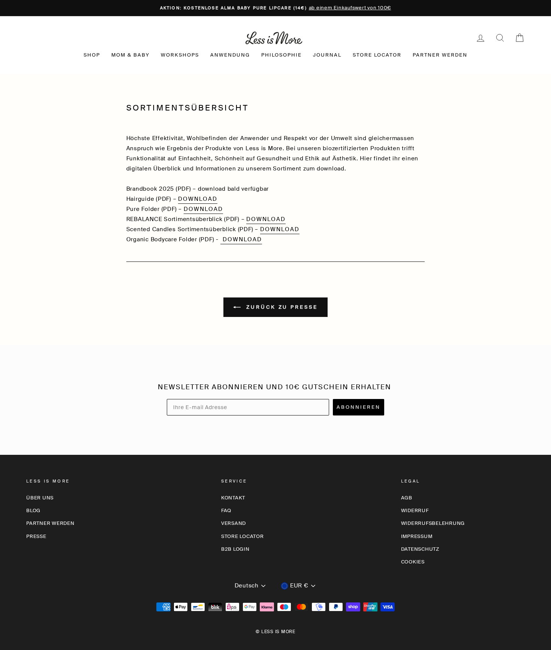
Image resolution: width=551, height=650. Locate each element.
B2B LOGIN (235, 549)
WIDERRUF (415, 510)
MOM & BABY (130, 55)
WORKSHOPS (180, 55)
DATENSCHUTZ (420, 549)
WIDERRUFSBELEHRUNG (433, 523)
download (197, 199)
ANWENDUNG (230, 55)
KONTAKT (233, 498)
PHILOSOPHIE (281, 55)
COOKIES (413, 562)
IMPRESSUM (417, 536)
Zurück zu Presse (280, 306)
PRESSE (36, 536)
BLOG (33, 510)
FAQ (226, 510)
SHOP (92, 55)
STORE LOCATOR (377, 55)
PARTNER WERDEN (440, 55)
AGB (406, 498)
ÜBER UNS (40, 498)
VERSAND (233, 523)
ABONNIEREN (358, 407)
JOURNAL (327, 55)
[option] (275, 8)
